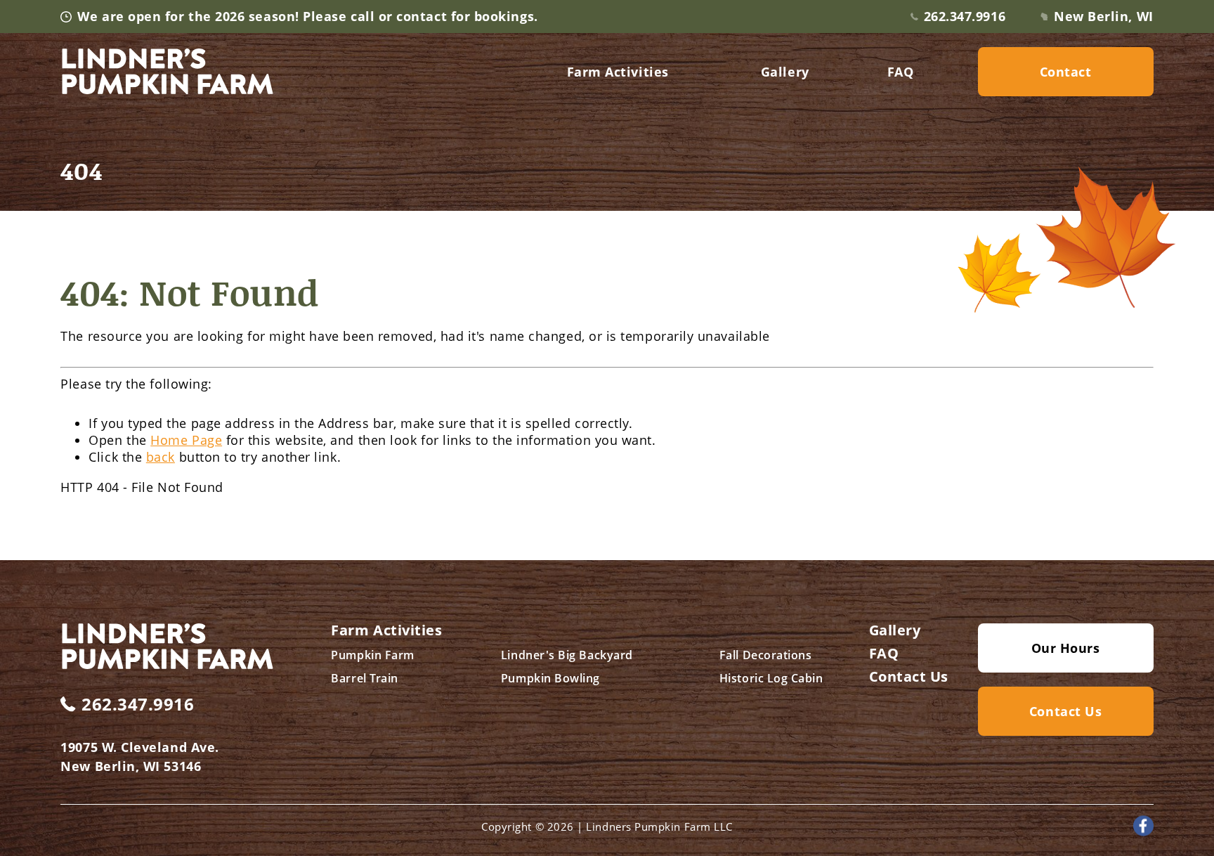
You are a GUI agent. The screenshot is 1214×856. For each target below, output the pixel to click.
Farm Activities (618, 71)
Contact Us (908, 677)
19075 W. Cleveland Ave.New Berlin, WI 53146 (139, 756)
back (160, 456)
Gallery (785, 71)
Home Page (186, 440)
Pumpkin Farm (372, 655)
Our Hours (1065, 648)
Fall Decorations (765, 655)
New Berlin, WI (1104, 16)
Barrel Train (364, 678)
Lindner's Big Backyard (567, 655)
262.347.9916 (964, 16)
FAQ (900, 71)
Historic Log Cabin (771, 678)
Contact (1066, 71)
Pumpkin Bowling (550, 678)
